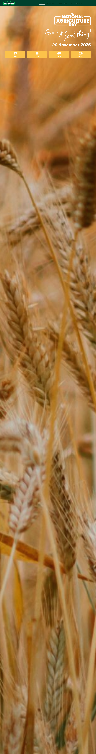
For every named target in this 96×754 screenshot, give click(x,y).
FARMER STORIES (62, 3)
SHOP (71, 3)
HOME (42, 3)
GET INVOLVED (50, 3)
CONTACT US (78, 3)
